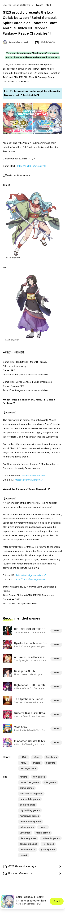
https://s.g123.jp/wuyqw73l (31, 165)
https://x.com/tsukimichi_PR (29, 479)
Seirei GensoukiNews (16, 4)
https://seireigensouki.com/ (31, 575)
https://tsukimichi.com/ (34, 475)
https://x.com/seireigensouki (30, 579)
